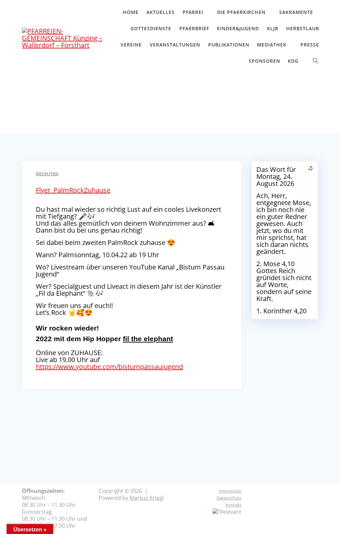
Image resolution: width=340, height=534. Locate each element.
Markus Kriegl (146, 497)
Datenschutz (228, 498)
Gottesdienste (150, 28)
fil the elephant (148, 339)
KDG (293, 61)
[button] (315, 62)
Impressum (230, 491)
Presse (309, 44)
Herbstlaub (302, 28)
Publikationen (228, 44)
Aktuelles (160, 12)
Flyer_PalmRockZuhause (73, 190)
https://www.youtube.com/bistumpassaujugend (109, 366)
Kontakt (233, 505)
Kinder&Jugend (238, 28)
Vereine (131, 44)
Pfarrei (193, 12)
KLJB (272, 28)
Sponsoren (264, 61)
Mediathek (272, 44)
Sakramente (296, 12)
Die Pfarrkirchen (241, 12)
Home (130, 12)
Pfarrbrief (194, 28)
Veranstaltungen (175, 44)
